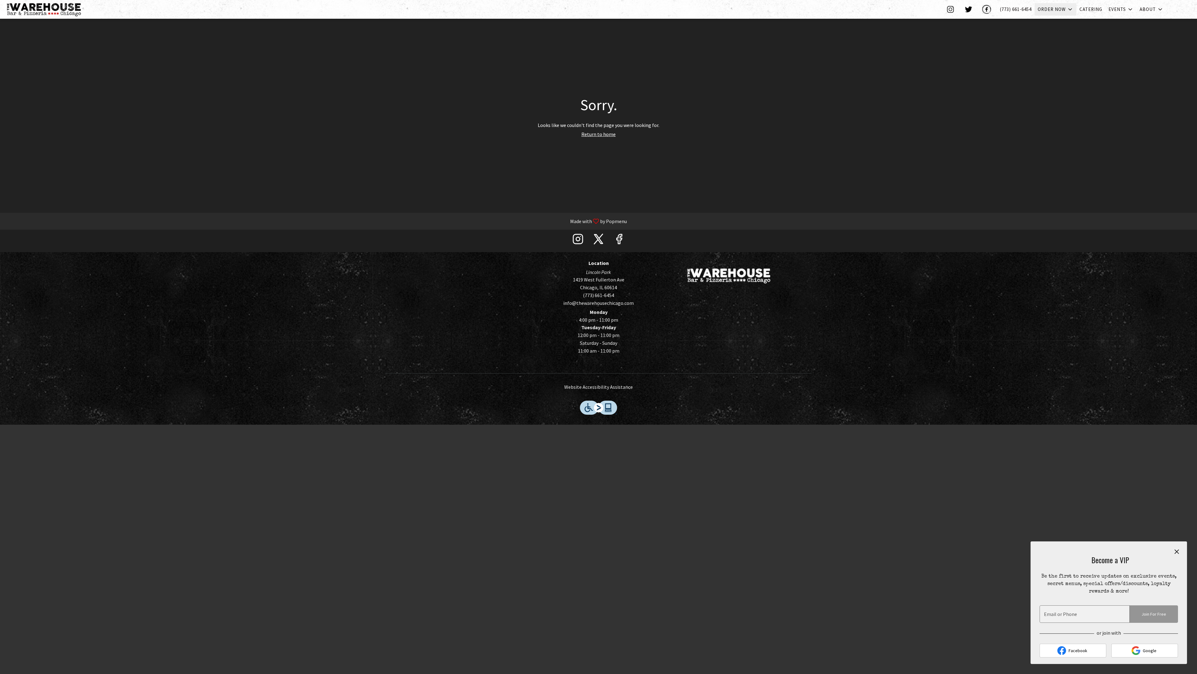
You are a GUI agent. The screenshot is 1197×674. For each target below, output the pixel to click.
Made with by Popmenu (316, 221)
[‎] (952, 9)
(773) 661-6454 (1015, 9)
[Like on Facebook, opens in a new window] (619, 241)
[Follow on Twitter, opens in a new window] (598, 241)
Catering (1090, 9)
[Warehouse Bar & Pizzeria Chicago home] (48, 9)
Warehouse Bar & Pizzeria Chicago (728, 275)
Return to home (598, 134)
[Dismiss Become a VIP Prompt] (1176, 551)
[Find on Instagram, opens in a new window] (578, 241)
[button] (1055, 9)
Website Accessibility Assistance (598, 387)
